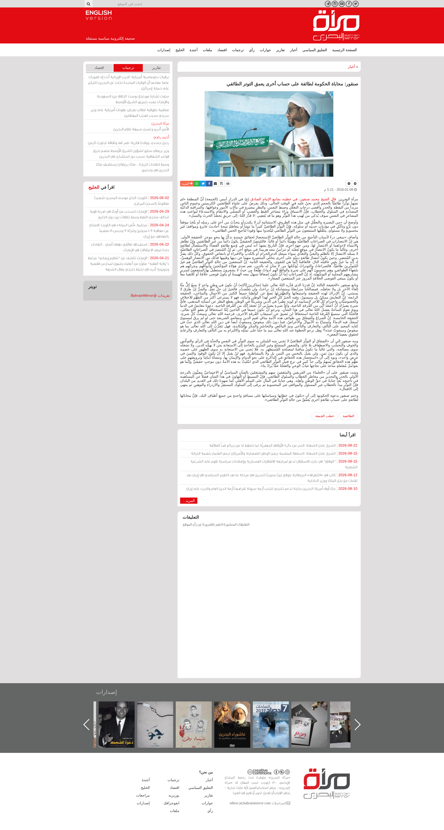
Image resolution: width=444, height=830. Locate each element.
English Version (99, 15)
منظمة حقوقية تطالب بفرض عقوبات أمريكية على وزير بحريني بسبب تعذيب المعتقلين (130, 112)
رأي (252, 50)
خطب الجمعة (324, 416)
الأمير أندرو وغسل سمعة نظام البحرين (141, 126)
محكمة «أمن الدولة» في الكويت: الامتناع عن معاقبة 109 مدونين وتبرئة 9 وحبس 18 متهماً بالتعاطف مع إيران (129, 230)
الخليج (179, 50)
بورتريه (174, 795)
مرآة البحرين (336, 25)
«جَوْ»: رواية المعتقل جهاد (199, 710)
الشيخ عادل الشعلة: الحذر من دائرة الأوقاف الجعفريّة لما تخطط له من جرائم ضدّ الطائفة (283, 445)
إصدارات (163, 50)
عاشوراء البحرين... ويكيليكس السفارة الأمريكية (276, 713)
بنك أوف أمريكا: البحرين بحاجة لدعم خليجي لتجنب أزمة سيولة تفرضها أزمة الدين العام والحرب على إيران (271, 488)
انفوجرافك (171, 803)
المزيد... (189, 501)
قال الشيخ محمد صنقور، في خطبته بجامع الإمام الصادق (294, 199)
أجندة (194, 50)
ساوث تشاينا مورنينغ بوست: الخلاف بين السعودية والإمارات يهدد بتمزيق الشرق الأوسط (133, 98)
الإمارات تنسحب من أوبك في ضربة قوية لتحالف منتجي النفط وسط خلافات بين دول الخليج (129, 214)
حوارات (265, 50)
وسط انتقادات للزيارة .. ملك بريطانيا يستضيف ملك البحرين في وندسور (132, 167)
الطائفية (348, 416)
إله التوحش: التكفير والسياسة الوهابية (122, 710)
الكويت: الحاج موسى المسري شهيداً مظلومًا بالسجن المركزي (131, 200)
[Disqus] (269, 604)
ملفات (207, 50)
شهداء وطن (237, 707)
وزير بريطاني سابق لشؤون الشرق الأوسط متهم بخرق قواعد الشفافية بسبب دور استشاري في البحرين (131, 153)
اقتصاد (222, 50)
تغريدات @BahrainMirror (150, 295)
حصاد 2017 (314, 707)
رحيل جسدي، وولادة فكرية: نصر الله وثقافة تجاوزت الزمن (128, 139)
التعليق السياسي (314, 50)
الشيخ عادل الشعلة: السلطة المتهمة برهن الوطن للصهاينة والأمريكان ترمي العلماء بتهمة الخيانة (274, 453)
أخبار (293, 50)
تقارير (280, 50)
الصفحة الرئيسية (344, 50)
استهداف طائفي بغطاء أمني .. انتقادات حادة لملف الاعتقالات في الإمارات (130, 246)
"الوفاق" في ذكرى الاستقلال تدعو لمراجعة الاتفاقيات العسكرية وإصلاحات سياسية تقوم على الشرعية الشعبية (273, 464)
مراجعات (143, 795)
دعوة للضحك (160, 707)
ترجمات (238, 50)
